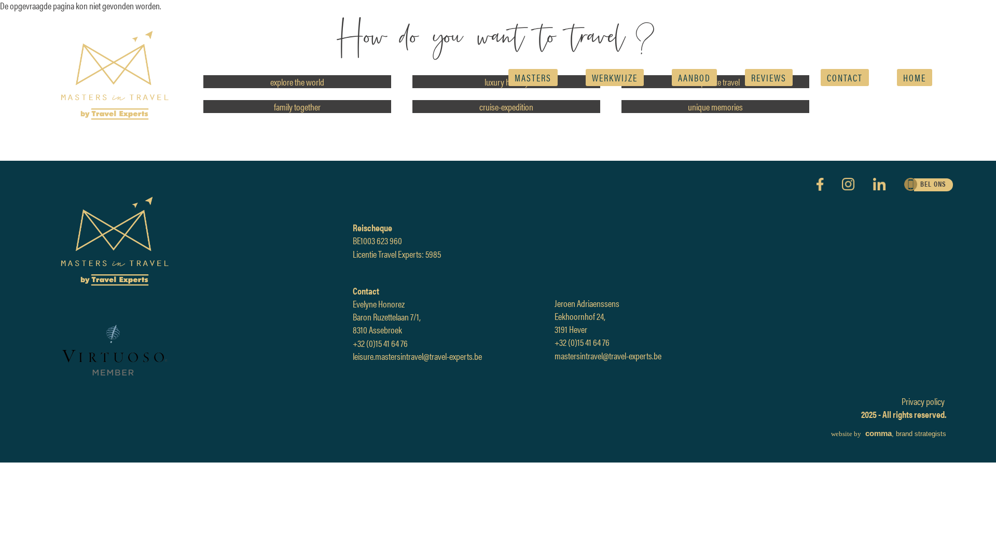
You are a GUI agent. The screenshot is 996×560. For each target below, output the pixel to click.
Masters (533, 77)
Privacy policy (923, 401)
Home (914, 77)
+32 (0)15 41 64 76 (380, 343)
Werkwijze (615, 77)
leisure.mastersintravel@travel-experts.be (417, 355)
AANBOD (694, 77)
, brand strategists (888, 434)
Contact (845, 77)
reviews (768, 77)
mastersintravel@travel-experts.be (608, 355)
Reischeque (372, 227)
